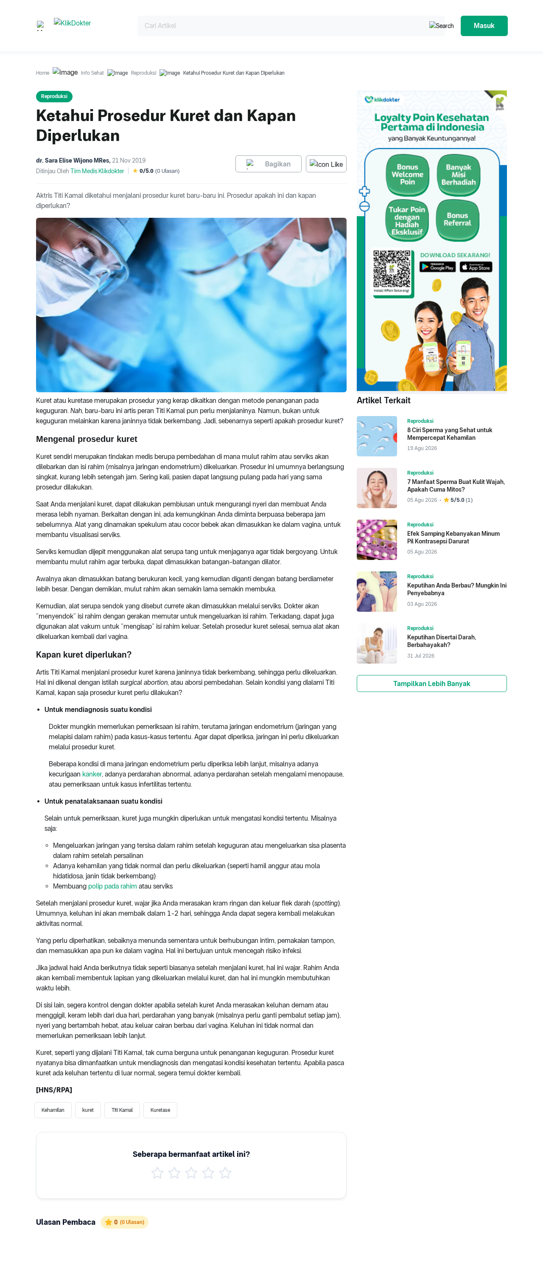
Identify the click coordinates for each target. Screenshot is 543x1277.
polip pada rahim (112, 886)
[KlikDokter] (89, 26)
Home (42, 73)
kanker (92, 774)
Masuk (484, 26)
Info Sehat (92, 73)
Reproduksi (143, 73)
